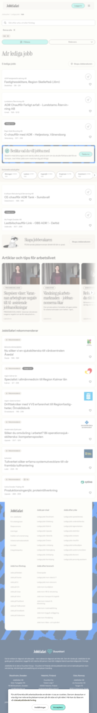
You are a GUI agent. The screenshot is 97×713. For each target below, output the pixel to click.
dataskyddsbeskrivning (25, 700)
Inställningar (40, 707)
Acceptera (58, 707)
